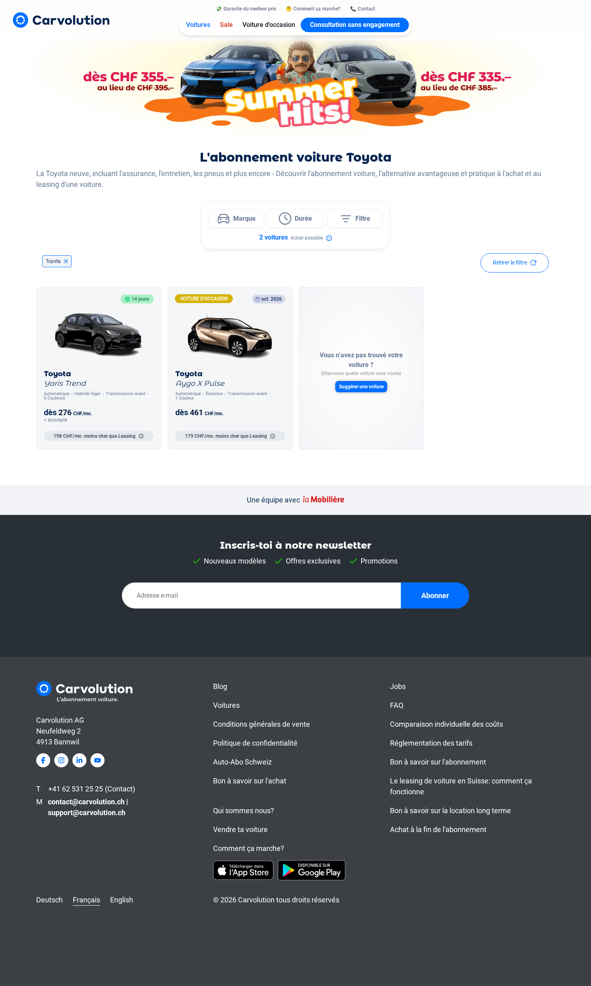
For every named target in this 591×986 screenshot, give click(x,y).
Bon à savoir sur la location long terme (450, 810)
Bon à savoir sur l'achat (249, 781)
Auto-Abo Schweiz (242, 762)
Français (86, 900)
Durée (303, 218)
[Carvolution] (61, 20)
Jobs (398, 686)
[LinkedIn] (79, 760)
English (121, 900)
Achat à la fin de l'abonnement (438, 829)
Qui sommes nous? (243, 810)
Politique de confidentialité (255, 743)
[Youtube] (97, 760)
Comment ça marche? (248, 848)
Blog (220, 686)
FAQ (396, 705)
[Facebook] (43, 760)
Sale (226, 25)
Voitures (198, 25)
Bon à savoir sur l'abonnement (438, 762)
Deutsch (49, 900)
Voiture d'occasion (268, 25)
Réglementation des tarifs (431, 743)
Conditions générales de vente (261, 724)
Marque (244, 218)
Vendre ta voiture (240, 829)
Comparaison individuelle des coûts (446, 724)
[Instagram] (61, 760)
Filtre (362, 218)
